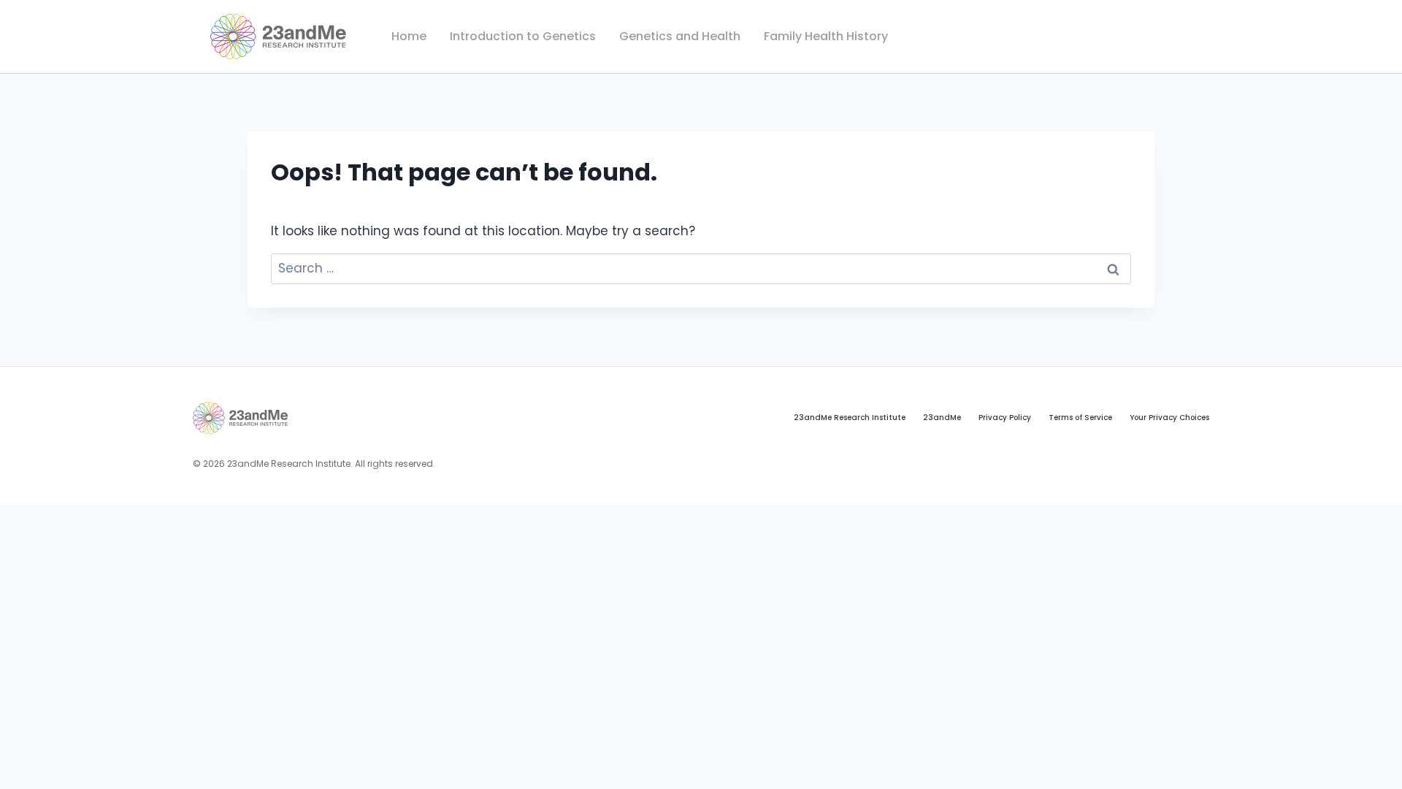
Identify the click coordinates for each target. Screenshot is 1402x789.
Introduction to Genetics (523, 36)
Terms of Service (1080, 417)
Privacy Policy (1004, 417)
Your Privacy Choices (1169, 417)
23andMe (942, 417)
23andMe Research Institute (849, 417)
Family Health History (826, 36)
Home (408, 36)
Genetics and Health (679, 36)
